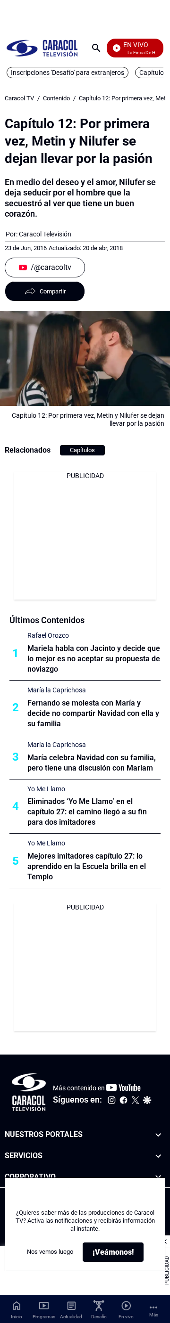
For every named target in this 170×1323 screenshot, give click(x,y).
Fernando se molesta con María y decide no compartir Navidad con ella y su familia (93, 713)
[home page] (42, 48)
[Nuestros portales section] (158, 1135)
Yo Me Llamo (46, 789)
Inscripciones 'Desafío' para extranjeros (67, 72)
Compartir (53, 291)
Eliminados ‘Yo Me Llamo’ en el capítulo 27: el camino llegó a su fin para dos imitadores (87, 812)
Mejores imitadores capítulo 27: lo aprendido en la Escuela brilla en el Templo (86, 866)
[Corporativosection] (158, 1177)
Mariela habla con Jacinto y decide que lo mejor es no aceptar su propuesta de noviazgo (93, 659)
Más (153, 1314)
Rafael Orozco (48, 635)
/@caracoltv (51, 267)
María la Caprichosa (56, 690)
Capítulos (82, 450)
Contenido (56, 98)
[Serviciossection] (158, 1156)
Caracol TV (19, 98)
